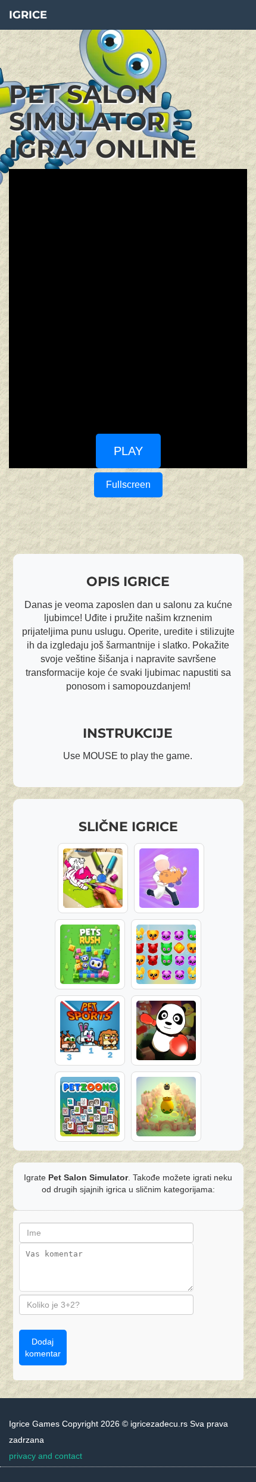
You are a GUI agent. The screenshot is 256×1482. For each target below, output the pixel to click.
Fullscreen (128, 485)
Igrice (28, 14)
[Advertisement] (128, 297)
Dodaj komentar (43, 1347)
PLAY (128, 451)
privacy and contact (45, 1456)
